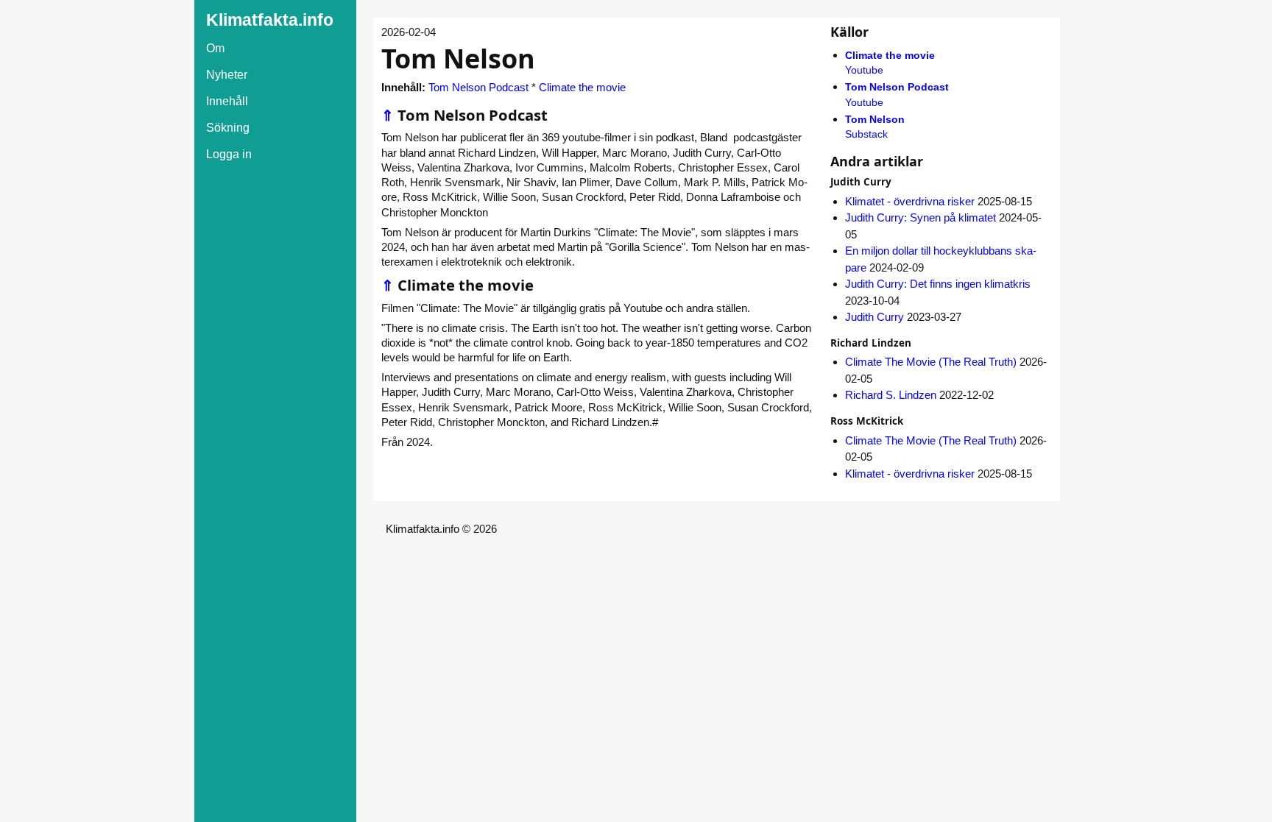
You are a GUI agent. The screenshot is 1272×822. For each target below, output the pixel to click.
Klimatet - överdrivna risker (910, 201)
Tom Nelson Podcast (478, 87)
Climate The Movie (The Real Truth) (931, 361)
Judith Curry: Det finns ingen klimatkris (938, 283)
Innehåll (227, 101)
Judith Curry (874, 317)
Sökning (228, 127)
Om (215, 48)
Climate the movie (582, 87)
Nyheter (226, 74)
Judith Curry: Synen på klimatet (920, 217)
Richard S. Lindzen (890, 395)
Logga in (229, 154)
